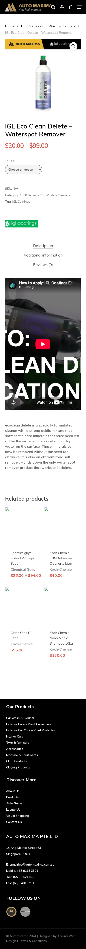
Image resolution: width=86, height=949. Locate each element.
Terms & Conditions (33, 941)
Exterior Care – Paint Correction (28, 724)
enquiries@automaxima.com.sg (31, 864)
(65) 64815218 (23, 883)
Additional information (43, 255)
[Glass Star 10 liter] (24, 606)
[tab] (43, 246)
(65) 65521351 (23, 877)
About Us (12, 791)
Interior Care (15, 736)
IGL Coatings (21, 202)
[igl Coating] (21, 224)
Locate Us (13, 809)
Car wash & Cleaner (20, 718)
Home (9, 26)
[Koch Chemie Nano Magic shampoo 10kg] (63, 606)
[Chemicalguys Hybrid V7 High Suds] (24, 526)
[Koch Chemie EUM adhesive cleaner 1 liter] (63, 526)
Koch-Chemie (61, 569)
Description (43, 245)
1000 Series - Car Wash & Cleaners (48, 26)
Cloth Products (16, 761)
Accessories (14, 749)
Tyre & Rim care (17, 743)
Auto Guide (14, 803)
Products (12, 797)
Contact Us (14, 822)
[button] (79, 7)
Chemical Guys (23, 569)
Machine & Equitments (22, 755)
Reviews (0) (43, 264)
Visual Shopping (17, 816)
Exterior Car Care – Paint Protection (31, 730)
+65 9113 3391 (27, 871)
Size (10, 161)
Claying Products (18, 767)
